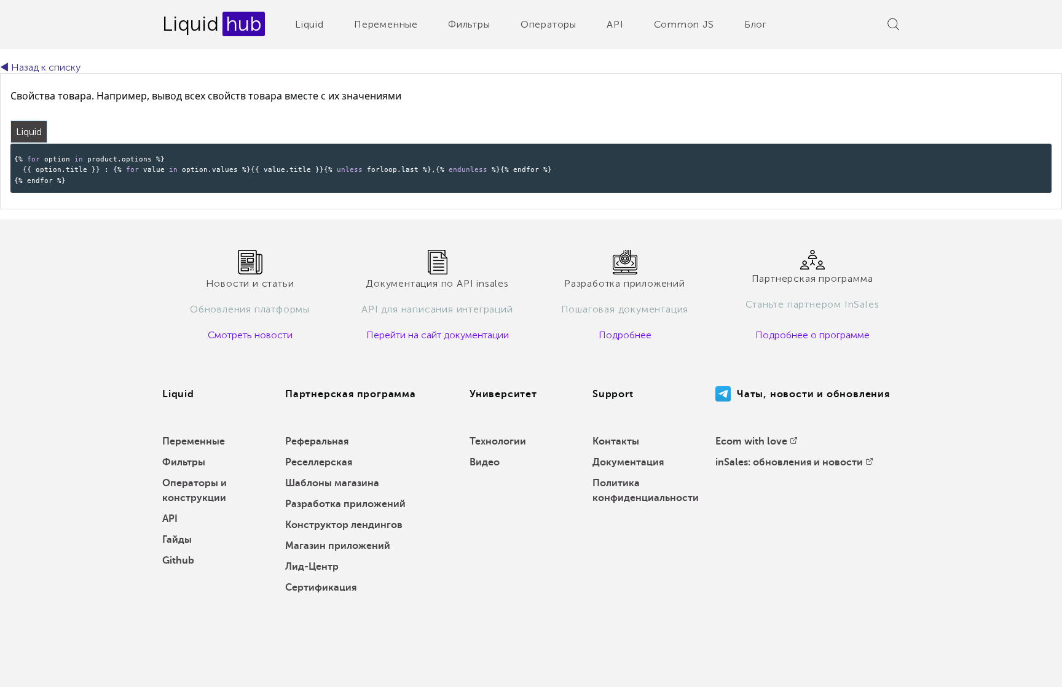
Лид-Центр (312, 566)
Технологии (498, 441)
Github (178, 560)
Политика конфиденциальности (645, 490)
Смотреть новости (250, 335)
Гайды (177, 539)
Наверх (1024, 668)
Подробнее (625, 335)
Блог (755, 24)
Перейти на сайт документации (437, 335)
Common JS (684, 24)
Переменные (386, 24)
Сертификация (320, 587)
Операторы (548, 24)
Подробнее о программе (812, 335)
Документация (628, 462)
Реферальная (316, 441)
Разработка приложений (345, 504)
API (615, 24)
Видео (485, 462)
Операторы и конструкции (194, 490)
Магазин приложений (337, 545)
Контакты (615, 441)
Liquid (309, 24)
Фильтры (469, 24)
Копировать (1021, 152)
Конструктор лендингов (344, 524)
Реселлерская (318, 462)
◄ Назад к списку (40, 67)
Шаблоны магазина (332, 483)
